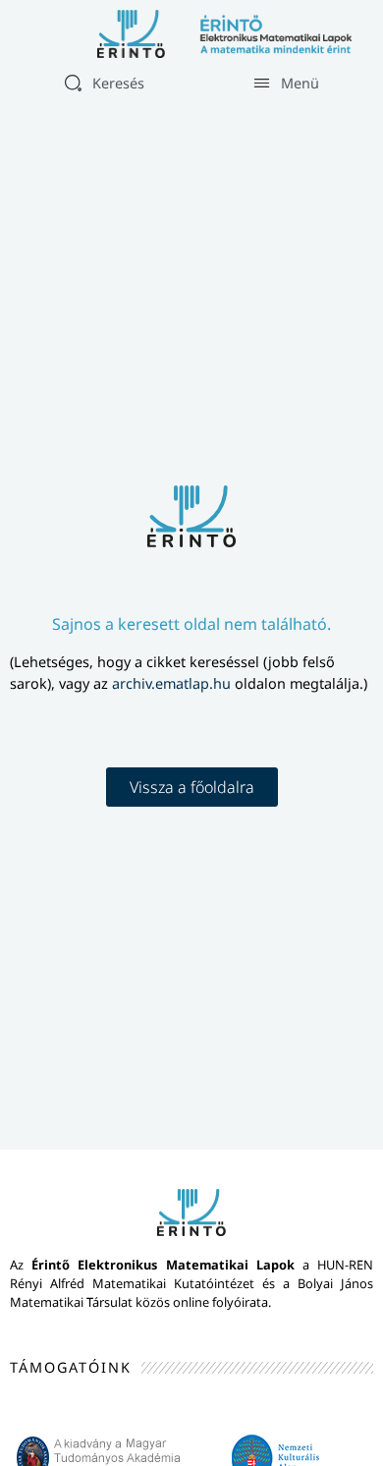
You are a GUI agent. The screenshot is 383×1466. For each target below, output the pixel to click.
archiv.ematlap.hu (173, 683)
